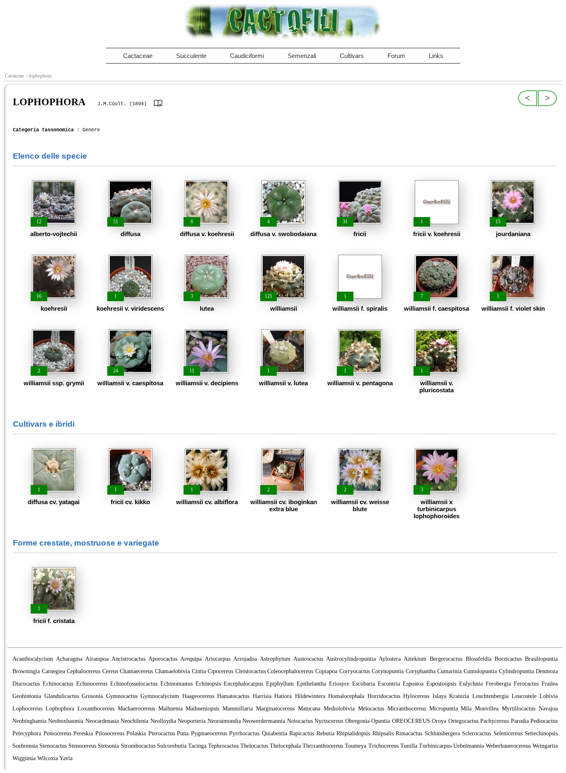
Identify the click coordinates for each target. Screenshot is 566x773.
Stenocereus (82, 746)
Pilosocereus (109, 733)
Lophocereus (27, 708)
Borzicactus (508, 659)
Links (436, 55)
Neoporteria (192, 721)
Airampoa (97, 659)
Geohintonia (26, 696)
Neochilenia (134, 721)
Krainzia (459, 696)
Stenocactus (53, 746)
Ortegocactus (463, 721)
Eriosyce (339, 684)
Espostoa (413, 684)
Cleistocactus (250, 671)
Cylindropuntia (516, 671)
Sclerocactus (476, 733)
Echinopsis (208, 684)
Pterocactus (161, 733)
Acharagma (69, 659)
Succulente (191, 55)
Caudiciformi (247, 55)
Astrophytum (275, 659)
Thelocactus (254, 746)
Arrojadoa (245, 659)
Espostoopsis (441, 684)
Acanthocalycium (32, 659)
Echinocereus (91, 684)
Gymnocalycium (159, 696)
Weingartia (545, 746)
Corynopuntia (388, 671)
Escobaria (363, 684)
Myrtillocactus (518, 708)
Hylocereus (416, 696)
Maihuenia (170, 708)
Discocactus (26, 684)
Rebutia (325, 733)
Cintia (199, 671)
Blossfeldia (478, 659)
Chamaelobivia (172, 671)
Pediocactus (544, 721)
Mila (466, 708)
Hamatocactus (233, 696)
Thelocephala (285, 746)
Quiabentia (274, 733)
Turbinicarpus (435, 746)
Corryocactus (354, 671)
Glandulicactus (61, 696)
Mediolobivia (339, 708)
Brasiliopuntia (541, 659)
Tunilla (408, 746)
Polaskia (136, 733)
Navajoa (548, 708)
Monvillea (486, 708)
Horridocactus (384, 696)
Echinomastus (176, 684)
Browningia (26, 671)
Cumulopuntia (480, 671)
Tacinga (197, 746)
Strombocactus (138, 746)
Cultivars (352, 55)
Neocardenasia (102, 721)
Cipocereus (220, 671)
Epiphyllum (280, 684)
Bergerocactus (446, 659)
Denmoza (547, 671)
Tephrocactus (223, 746)
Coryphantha (420, 671)
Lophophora (60, 708)
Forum (396, 55)
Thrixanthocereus (322, 746)
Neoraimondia (224, 721)
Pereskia (83, 733)
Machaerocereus (136, 708)
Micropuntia (443, 708)
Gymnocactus (122, 696)
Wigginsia (24, 758)
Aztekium (415, 659)
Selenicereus (507, 733)
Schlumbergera (442, 733)
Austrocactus (308, 659)
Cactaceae (137, 55)
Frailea (550, 684)
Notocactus (300, 721)
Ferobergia (498, 684)
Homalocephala (346, 696)
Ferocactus (526, 684)
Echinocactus (58, 684)
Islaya (439, 696)
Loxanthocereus (95, 708)
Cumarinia (449, 671)
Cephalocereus (83, 671)
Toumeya (355, 746)
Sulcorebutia (171, 746)
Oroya (439, 721)
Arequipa (191, 659)
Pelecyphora (26, 733)
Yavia (66, 758)
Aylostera (390, 659)
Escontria (389, 684)
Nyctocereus (328, 721)
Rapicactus (301, 733)
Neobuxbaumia (65, 721)
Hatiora (283, 696)
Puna (183, 733)
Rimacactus (409, 733)
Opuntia (380, 721)
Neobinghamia (29, 721)
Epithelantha (311, 684)
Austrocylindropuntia (351, 659)
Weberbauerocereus (508, 746)
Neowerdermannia (263, 721)
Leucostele (524, 696)
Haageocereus (198, 696)
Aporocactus (162, 659)
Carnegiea (53, 671)
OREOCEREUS (411, 721)
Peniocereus (57, 733)
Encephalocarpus (243, 684)
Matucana (309, 708)
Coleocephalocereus (290, 671)
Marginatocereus (275, 708)
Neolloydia (163, 721)
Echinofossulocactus (133, 684)
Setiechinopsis (541, 733)
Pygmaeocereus (209, 733)
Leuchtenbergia (490, 696)
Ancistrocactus (128, 659)
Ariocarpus (217, 659)
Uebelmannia (468, 746)
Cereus (110, 671)
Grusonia (92, 696)
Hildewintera (310, 696)
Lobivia (548, 696)
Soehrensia (25, 746)
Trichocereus (383, 746)
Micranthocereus (406, 708)
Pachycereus (494, 721)
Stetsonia (108, 746)
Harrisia (262, 696)
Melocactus (371, 708)
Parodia (520, 721)
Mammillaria (238, 708)
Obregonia (357, 721)
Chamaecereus (136, 671)
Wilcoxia (47, 758)
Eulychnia (471, 684)
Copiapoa (326, 671)
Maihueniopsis (202, 708)
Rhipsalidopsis (353, 733)
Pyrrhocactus (244, 733)
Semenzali (302, 55)
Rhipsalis (383, 733)
